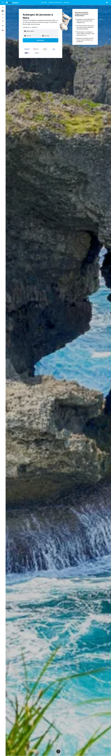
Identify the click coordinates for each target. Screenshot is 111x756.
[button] (3, 2)
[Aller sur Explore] (3, 21)
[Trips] (3, 25)
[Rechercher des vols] (3, 7)
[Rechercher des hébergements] (3, 11)
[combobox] (31, 27)
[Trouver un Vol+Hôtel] (3, 17)
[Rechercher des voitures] (3, 14)
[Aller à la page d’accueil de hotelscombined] (12, 2)
